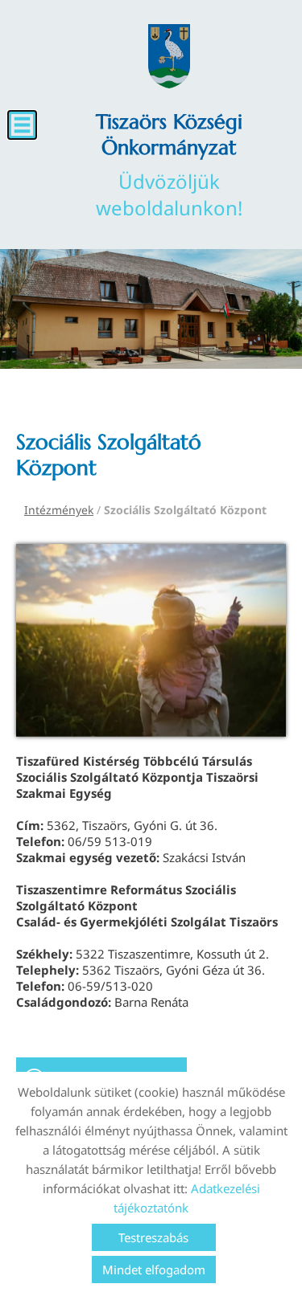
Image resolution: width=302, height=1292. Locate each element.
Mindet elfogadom (153, 1269)
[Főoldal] (169, 56)
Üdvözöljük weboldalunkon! (169, 164)
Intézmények (58, 509)
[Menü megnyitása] (22, 125)
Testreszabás (153, 1237)
